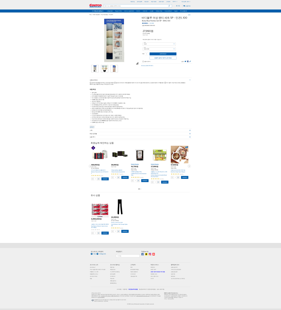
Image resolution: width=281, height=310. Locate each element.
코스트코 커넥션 (93, 276)
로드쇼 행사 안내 (154, 276)
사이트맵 (119, 289)
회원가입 (112, 267)
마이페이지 (112, 276)
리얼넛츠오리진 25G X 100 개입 (178, 170)
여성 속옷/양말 (104, 14)
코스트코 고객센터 (97, 252)
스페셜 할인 (110, 11)
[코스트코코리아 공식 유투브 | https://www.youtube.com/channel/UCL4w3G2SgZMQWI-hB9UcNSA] (153, 254)
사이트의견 (133, 274)
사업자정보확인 (101, 297)
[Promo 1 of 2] (139, 189)
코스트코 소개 (94, 265)
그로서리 (145, 11)
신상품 (151, 11)
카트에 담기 (105, 179)
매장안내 (153, 267)
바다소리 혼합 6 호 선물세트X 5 (98, 170)
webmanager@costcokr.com (142, 296)
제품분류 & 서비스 (94, 274)
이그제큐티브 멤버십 (115, 271)
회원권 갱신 (112, 269)
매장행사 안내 (154, 274)
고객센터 (133, 265)
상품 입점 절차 (174, 271)
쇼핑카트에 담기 (163, 53)
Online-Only (159, 11)
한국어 (174, 1)
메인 (90, 14)
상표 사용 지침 (160, 289)
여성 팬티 (111, 14)
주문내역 (112, 278)
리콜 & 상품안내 (134, 271)
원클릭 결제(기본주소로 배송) (163, 58)
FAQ (131, 267)
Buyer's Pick (118, 11)
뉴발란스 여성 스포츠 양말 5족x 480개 (100, 224)
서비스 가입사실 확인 (169, 298)
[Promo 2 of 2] (140, 189)
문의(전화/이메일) (134, 269)
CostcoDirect (168, 11)
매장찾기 (119, 252)
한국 (188, 1)
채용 (91, 278)
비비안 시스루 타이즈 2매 (117, 222)
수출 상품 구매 (133, 276)
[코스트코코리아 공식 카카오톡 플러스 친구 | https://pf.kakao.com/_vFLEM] (146, 254)
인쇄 (189, 15)
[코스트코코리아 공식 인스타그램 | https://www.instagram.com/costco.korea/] (150, 254)
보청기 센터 (153, 269)
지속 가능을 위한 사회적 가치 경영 (97, 269)
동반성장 (173, 276)
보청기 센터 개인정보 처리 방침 (158, 271)
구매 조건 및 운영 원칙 (176, 269)
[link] (185, 61)
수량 (143, 53)
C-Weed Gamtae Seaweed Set (118, 172)
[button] (170, 5)
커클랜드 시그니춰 (94, 271)
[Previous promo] (90, 166)
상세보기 (92, 127)
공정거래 (173, 274)
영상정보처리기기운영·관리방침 (147, 289)
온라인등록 (112, 274)
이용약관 (125, 289)
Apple (176, 11)
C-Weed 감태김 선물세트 (116, 170)
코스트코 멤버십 (115, 265)
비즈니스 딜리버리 (129, 11)
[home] (95, 5)
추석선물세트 (183, 11)
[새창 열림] (92, 300)
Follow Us (144, 252)
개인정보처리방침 (133, 289)
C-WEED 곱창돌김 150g (136, 171)
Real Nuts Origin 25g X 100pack (178, 172)
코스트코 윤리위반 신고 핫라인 (178, 278)
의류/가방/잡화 (96, 14)
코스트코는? (92, 267)
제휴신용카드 (113, 280)
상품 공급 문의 (174, 267)
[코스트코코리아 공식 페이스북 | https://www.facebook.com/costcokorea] (142, 254)
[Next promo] (189, 166)
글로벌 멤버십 (113, 283)
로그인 (178, 6)
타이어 (138, 11)
